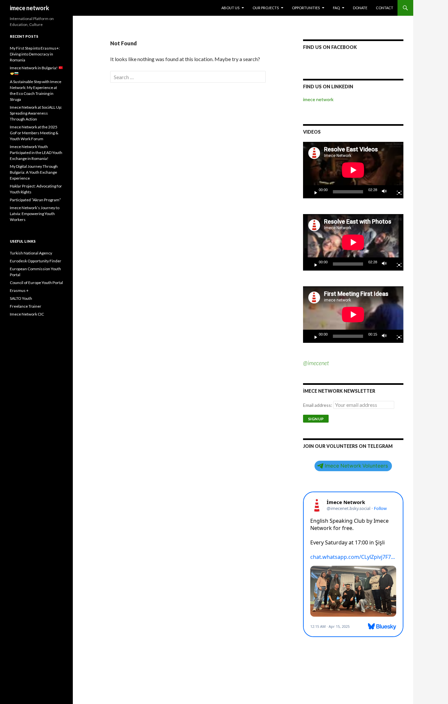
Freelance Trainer (25, 306)
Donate (360, 8)
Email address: (318, 405)
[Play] (313, 191)
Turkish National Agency (31, 253)
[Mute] (386, 191)
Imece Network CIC (27, 314)
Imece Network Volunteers (356, 466)
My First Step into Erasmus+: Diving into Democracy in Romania (35, 54)
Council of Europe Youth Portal (36, 282)
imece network (29, 7)
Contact (384, 8)
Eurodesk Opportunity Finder (35, 260)
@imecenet (316, 362)
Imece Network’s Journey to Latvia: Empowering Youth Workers (34, 213)
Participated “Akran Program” (35, 199)
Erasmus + (19, 290)
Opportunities (306, 8)
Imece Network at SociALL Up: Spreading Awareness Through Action (36, 113)
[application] (353, 170)
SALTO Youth (21, 298)
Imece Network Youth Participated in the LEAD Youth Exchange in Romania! (36, 152)
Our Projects (266, 8)
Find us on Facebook (330, 47)
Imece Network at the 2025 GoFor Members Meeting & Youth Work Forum (34, 132)
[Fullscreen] (396, 191)
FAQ (336, 8)
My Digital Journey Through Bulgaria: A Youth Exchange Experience (34, 172)
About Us (230, 8)
